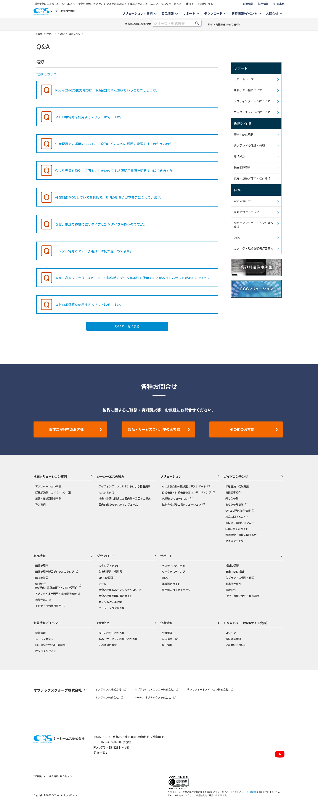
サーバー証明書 (248, 792)
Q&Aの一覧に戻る (127, 326)
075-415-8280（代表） (117, 742)
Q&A (62, 33)
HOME (39, 33)
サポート (52, 33)
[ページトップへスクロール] (309, 682)
